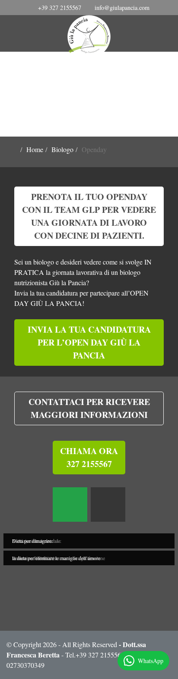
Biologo (62, 149)
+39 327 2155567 (59, 7)
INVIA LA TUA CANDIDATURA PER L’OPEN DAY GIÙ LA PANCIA (89, 342)
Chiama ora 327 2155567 (89, 457)
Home (34, 149)
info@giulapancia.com (122, 7)
